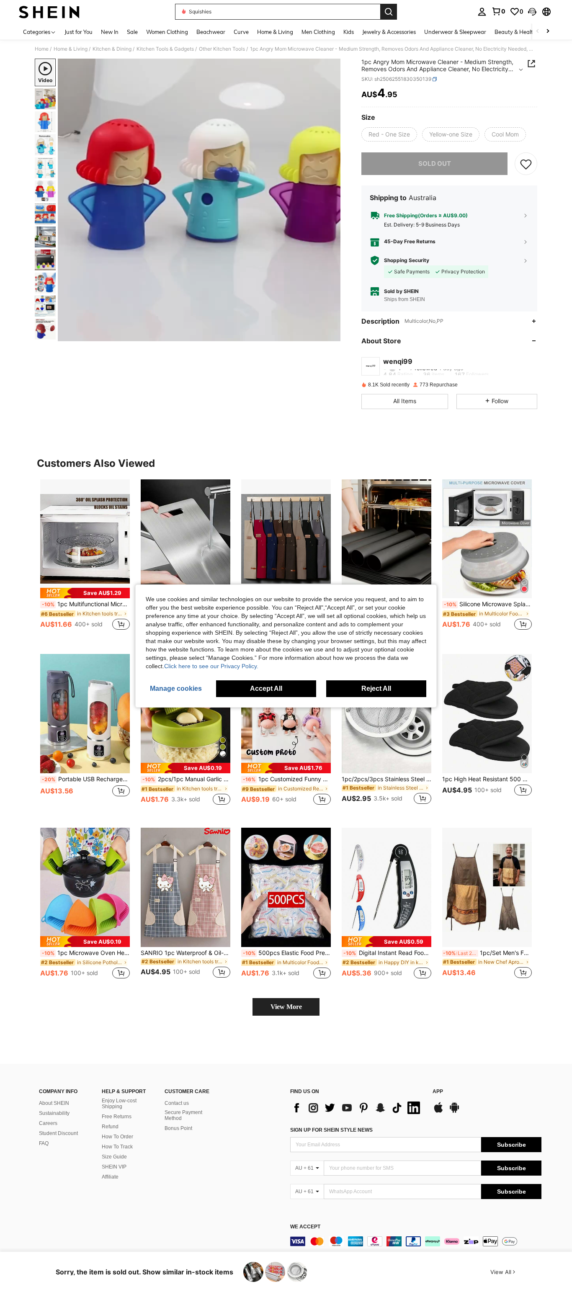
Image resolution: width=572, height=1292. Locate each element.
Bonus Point (178, 1128)
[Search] (388, 12)
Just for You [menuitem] (78, 31)
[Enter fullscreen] (331, 334)
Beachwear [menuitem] (210, 31)
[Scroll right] (548, 31)
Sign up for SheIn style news (331, 1130)
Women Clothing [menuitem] (167, 31)
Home (42, 49)
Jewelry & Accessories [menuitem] (389, 31)
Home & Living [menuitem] (275, 31)
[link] (498, 11)
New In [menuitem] (110, 31)
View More (286, 1006)
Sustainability (54, 1113)
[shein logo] (49, 11)
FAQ (44, 1143)
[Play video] (199, 200)
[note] (85, 593)
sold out (434, 163)
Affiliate (110, 1177)
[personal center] (482, 12)
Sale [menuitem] (132, 31)
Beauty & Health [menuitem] (515, 31)
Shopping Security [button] (406, 260)
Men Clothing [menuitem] (318, 31)
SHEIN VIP (114, 1167)
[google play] (454, 1111)
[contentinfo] (415, 1241)
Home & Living (71, 49)
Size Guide (114, 1157)
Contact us (177, 1103)
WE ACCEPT (305, 1227)
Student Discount (58, 1133)
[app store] (438, 1111)
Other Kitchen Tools (222, 49)
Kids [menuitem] (348, 31)
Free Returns (116, 1117)
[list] (357, 1108)
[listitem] (85, 559)
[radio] (389, 134)
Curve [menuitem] (241, 31)
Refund (110, 1127)
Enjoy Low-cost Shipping (119, 1103)
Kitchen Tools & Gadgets (165, 49)
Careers (48, 1123)
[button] (532, 12)
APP (438, 1091)
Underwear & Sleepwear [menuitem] (455, 31)
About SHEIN (54, 1103)
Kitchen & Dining (112, 49)
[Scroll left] (538, 31)
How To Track (117, 1147)
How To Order (117, 1137)
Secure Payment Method (183, 1115)
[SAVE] (526, 163)
